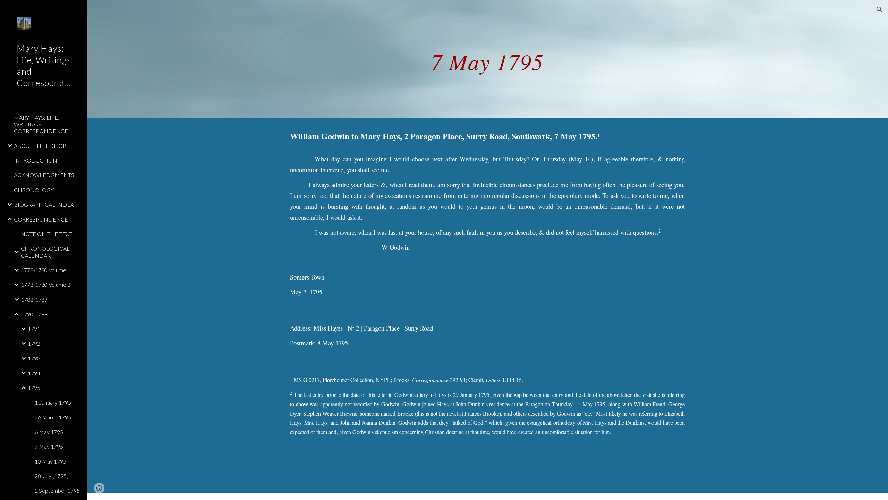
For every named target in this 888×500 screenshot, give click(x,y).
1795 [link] (34, 387)
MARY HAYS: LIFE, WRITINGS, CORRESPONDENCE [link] (41, 124)
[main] (487, 58)
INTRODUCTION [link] (35, 160)
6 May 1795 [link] (49, 431)
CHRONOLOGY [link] (34, 189)
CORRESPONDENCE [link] (41, 219)
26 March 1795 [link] (53, 417)
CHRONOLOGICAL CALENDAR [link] (45, 251)
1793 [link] (34, 358)
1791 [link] (34, 328)
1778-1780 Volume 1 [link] (45, 270)
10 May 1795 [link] (50, 461)
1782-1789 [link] (34, 299)
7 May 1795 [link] (49, 446)
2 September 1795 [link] (57, 490)
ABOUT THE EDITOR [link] (40, 145)
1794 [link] (34, 373)
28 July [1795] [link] (51, 476)
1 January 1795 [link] (53, 402)
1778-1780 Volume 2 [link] (45, 284)
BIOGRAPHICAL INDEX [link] (44, 204)
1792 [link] (34, 343)
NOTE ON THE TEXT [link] (46, 234)
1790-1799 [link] (34, 314)
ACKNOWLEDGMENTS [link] (44, 175)
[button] (879, 9)
